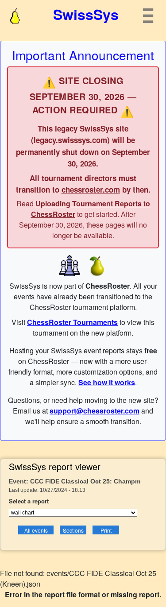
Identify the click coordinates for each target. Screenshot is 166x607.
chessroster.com (91, 189)
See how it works (106, 382)
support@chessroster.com (94, 411)
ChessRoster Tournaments (72, 322)
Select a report (29, 501)
